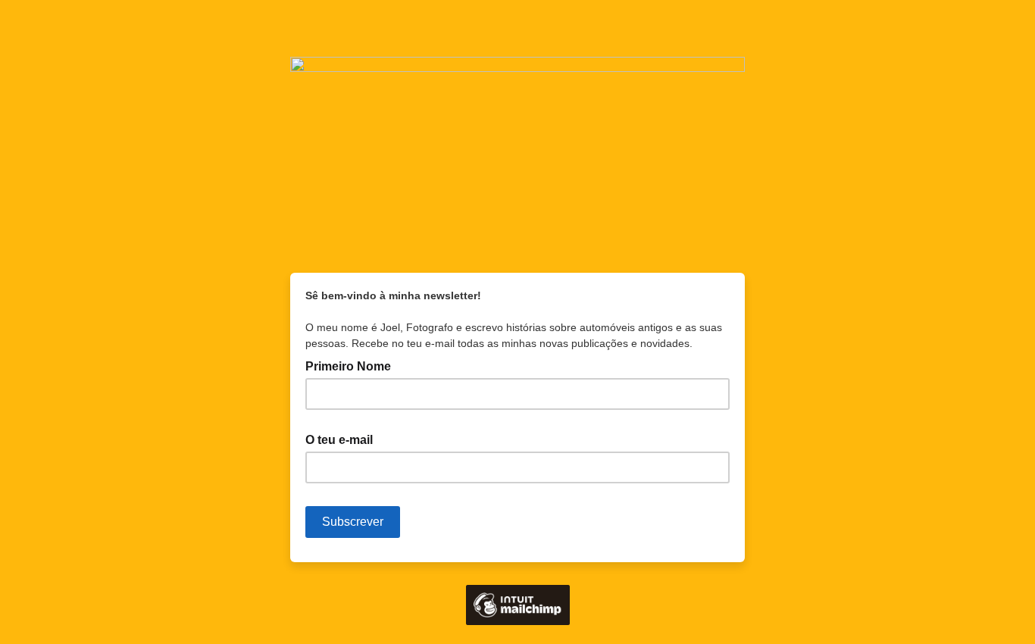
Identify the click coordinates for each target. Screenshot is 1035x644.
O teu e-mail (343, 438)
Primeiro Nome (348, 366)
